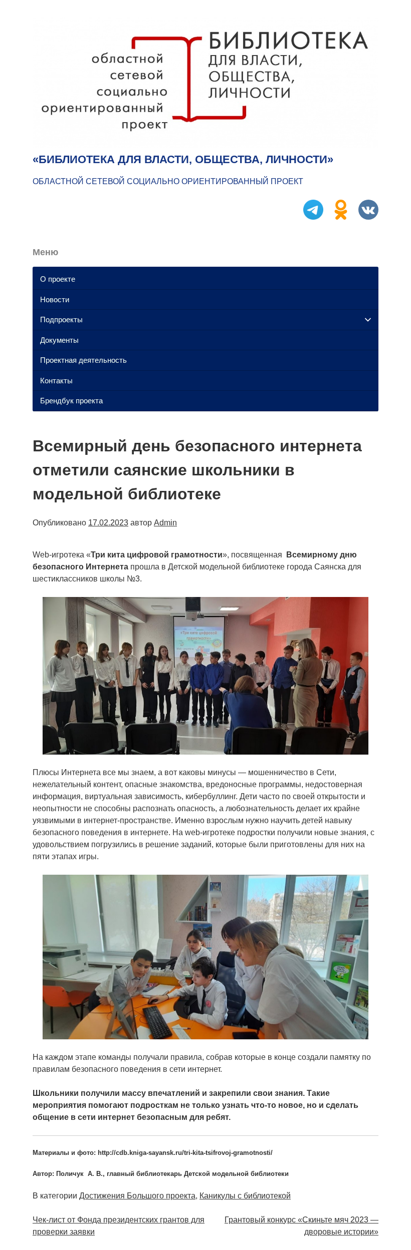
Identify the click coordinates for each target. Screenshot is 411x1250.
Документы (59, 340)
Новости (54, 299)
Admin (165, 522)
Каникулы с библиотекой (245, 1195)
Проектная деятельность (83, 360)
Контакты (56, 380)
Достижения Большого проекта (137, 1195)
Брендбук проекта (71, 400)
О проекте (57, 279)
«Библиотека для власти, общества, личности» (183, 159)
